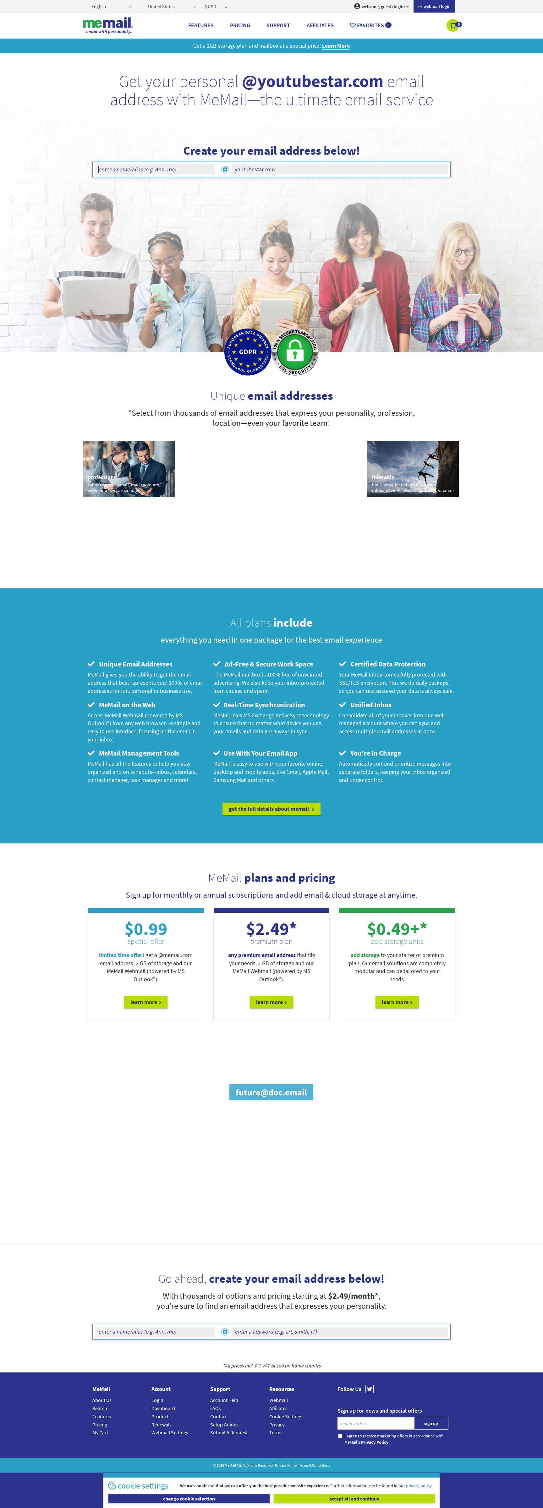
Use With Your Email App (260, 753)
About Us (102, 1400)
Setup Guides (224, 1424)
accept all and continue (354, 1498)
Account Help (224, 1400)
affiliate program (269, 1209)
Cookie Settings (285, 1416)
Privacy (276, 1424)
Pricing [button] (240, 25)
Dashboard (163, 1408)
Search (99, 1408)
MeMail (230, 1465)
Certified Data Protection (387, 664)
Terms (275, 1432)
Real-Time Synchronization (263, 704)
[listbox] (112, 6)
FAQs (215, 1408)
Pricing (99, 1424)
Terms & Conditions (314, 1465)
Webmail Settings (169, 1432)
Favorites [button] (372, 25)
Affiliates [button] (320, 25)
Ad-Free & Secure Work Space (267, 664)
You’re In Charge (374, 753)
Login (157, 1400)
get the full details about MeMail (269, 808)
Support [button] (278, 25)
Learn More (143, 1002)
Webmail (278, 1400)
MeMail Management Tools (137, 753)
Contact (218, 1416)
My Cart (100, 1432)
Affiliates (278, 1408)
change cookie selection (189, 1498)
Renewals (161, 1424)
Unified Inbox (370, 704)
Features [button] (201, 25)
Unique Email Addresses (134, 664)
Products (161, 1416)
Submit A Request (229, 1432)
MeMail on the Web (126, 704)
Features (101, 1416)
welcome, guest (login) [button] (383, 6)
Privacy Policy (286, 1465)
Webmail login (437, 6)
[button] (453, 26)
